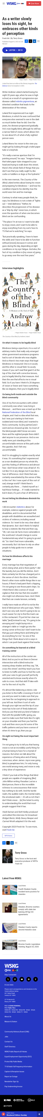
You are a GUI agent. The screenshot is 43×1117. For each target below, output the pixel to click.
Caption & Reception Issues (14, 1071)
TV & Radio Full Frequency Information (18, 1066)
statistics (20, 507)
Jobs (6, 1037)
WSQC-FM (8, 1012)
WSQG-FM (22, 1010)
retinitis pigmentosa (25, 101)
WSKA (26, 1012)
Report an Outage (11, 1076)
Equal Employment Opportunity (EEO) (18, 1057)
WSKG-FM (8, 1010)
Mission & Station (11, 1021)
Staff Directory (10, 1047)
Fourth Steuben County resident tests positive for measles (28, 891)
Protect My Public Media (13, 1062)
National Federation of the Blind (16, 412)
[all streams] (40, 1114)
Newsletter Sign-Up (12, 1081)
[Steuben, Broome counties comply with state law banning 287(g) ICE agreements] (9, 908)
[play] (3, 1114)
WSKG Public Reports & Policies (16, 1052)
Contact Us (8, 1042)
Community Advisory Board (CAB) (17, 1032)
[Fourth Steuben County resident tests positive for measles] (9, 890)
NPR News (8, 836)
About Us (8, 1017)
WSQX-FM (15, 1010)
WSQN (14, 1012)
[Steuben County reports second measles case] (9, 928)
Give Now (35, 3)
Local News (22, 886)
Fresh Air (10, 830)
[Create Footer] (7, 1106)
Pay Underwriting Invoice (13, 1086)
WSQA (33, 1010)
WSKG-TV (20, 1012)
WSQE (28, 1010)
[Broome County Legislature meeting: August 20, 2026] (9, 945)
